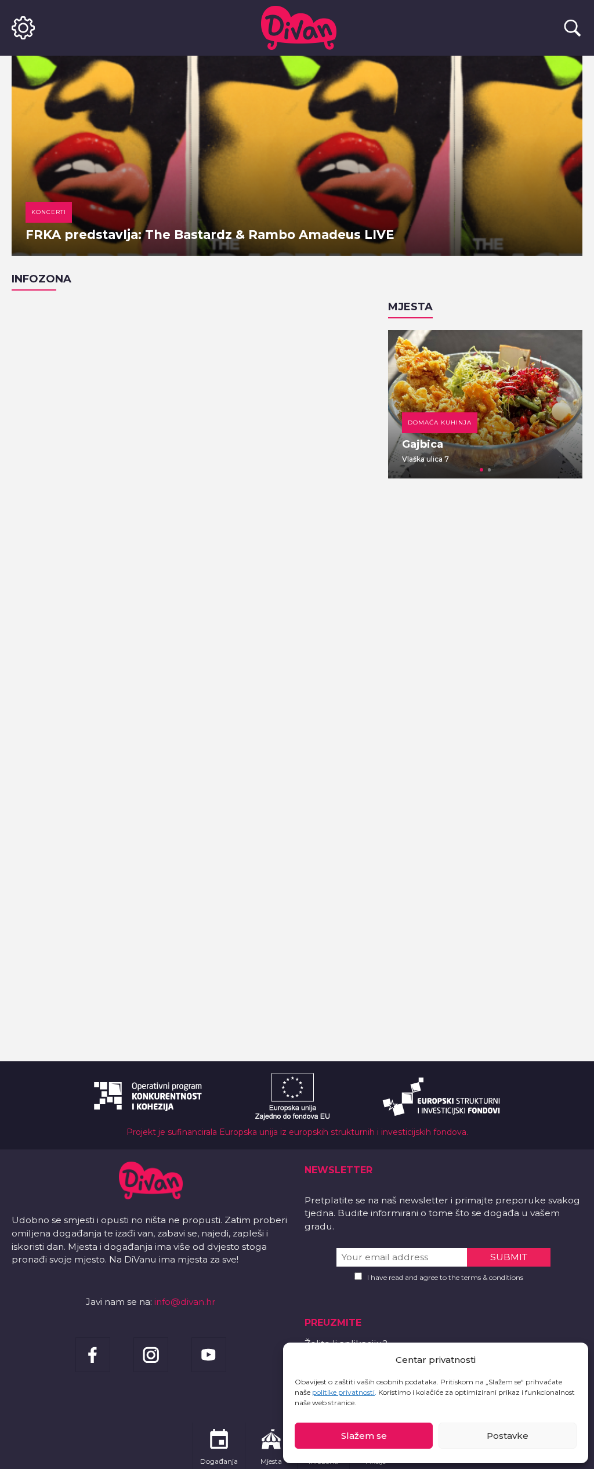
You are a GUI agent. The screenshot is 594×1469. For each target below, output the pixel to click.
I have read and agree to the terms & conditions (445, 1277)
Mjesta (410, 306)
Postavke (507, 1435)
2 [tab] (489, 469)
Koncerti (48, 212)
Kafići (439, 422)
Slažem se (364, 1435)
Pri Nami (445, 444)
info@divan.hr (185, 1301)
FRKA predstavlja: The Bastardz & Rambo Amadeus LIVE (210, 234)
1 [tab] (481, 469)
